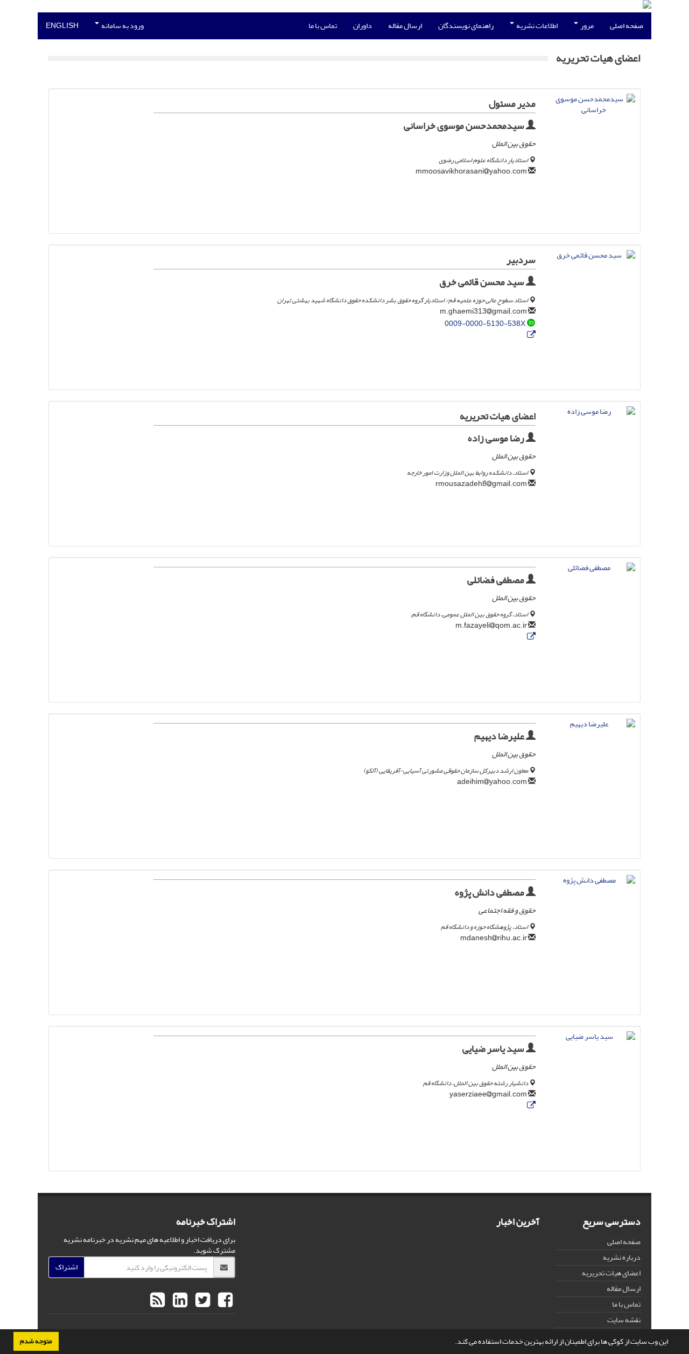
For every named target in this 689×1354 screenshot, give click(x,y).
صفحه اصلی (626, 25)
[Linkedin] (178, 1300)
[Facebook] (224, 1300)
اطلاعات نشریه (536, 25)
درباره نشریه (622, 1257)
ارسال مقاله (405, 25)
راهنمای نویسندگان (466, 25)
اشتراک (66, 1267)
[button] (452, 1342)
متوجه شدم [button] (36, 1341)
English (62, 25)
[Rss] (157, 1300)
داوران (362, 25)
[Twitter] (201, 1300)
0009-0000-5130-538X (485, 323)
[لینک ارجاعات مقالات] (531, 335)
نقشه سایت (624, 1320)
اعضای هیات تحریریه (611, 1273)
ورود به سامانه (122, 25)
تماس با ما (322, 25)
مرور (586, 25)
